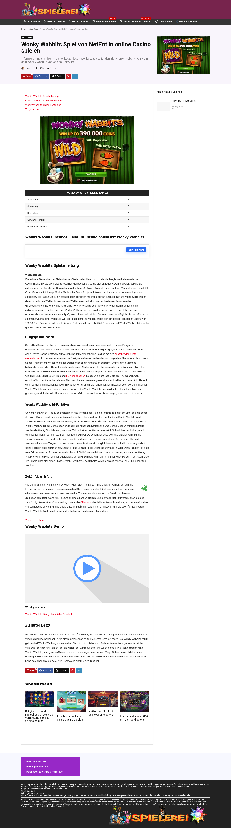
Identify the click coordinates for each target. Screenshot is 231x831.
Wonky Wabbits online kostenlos (43, 104)
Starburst (86, 502)
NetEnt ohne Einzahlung (137, 21)
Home (23, 29)
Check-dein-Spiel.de (29, 791)
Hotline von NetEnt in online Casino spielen (101, 713)
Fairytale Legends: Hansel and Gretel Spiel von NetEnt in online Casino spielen (39, 716)
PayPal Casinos (188, 21)
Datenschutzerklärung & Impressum (44, 771)
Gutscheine (165, 21)
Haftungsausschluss (37, 766)
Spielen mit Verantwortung (32, 793)
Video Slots (33, 29)
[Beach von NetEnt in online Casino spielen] (71, 693)
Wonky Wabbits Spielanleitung (42, 96)
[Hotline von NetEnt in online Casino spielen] (103, 693)
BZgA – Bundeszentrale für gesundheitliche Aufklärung (45, 789)
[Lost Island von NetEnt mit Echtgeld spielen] (134, 693)
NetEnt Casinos (56, 21)
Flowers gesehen (75, 375)
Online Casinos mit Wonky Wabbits (44, 100)
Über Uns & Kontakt (36, 761)
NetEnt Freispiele (106, 21)
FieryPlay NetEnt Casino (184, 100)
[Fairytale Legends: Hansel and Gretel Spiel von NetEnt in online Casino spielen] (39, 693)
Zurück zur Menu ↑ (35, 520)
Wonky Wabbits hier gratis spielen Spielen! (48, 614)
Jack (27, 68)
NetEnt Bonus (80, 21)
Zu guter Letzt (33, 109)
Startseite (33, 21)
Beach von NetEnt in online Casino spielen (70, 718)
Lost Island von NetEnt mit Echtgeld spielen (134, 718)
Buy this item (136, 249)
